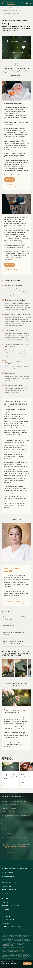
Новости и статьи (9, 889)
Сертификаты (7, 923)
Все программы (8, 919)
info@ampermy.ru (8, 877)
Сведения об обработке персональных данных (15, 958)
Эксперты (5, 898)
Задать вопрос (10, 270)
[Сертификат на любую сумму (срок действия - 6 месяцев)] (10, 775)
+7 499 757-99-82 (9, 811)
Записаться (9, 264)
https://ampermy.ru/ (18, 950)
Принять (27, 963)
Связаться (10, 2)
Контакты (5, 909)
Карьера (5, 902)
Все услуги (6, 916)
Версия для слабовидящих (12, 926)
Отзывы (5, 893)
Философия (6, 886)
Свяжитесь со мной (16, 52)
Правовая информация (10, 905)
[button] (24, 758)
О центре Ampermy (9, 882)
